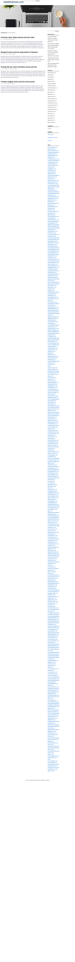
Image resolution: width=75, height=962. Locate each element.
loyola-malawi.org (52, 377)
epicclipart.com (51, 205)
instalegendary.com (52, 190)
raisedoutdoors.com (52, 275)
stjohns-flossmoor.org (53, 520)
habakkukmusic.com (14, 1)
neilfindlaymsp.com (52, 542)
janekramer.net (51, 479)
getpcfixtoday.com (52, 200)
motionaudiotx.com (52, 757)
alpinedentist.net (51, 214)
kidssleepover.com (52, 177)
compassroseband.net (53, 568)
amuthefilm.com (51, 435)
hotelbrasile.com (52, 229)
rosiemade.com (51, 305)
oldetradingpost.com (52, 241)
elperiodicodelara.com (53, 150)
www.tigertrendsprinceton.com (55, 613)
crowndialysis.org (52, 336)
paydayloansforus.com (53, 180)
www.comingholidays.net (54, 399)
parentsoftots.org (52, 588)
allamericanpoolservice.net (54, 339)
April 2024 (50, 120)
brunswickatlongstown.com (54, 476)
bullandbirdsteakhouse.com (54, 645)
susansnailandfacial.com (54, 609)
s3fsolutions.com (52, 257)
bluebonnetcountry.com (53, 203)
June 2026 (50, 77)
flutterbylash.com (52, 731)
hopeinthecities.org (52, 384)
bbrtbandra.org (51, 201)
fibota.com (50, 698)
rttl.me (49, 759)
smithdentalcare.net (52, 765)
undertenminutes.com (53, 165)
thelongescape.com (52, 489)
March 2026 (50, 81)
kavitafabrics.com (52, 527)
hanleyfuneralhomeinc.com (54, 310)
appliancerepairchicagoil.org (54, 186)
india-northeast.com (52, 264)
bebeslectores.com (52, 244)
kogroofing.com (51, 213)
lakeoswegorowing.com (53, 746)
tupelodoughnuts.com (53, 307)
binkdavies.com (51, 428)
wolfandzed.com (52, 665)
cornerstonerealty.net (53, 675)
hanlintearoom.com (52, 733)
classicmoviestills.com (53, 392)
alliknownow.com (52, 410)
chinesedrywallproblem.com (54, 517)
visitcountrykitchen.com (53, 496)
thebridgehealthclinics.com (54, 583)
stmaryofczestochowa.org (54, 466)
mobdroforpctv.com (52, 387)
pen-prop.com (51, 611)
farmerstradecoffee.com (53, 591)
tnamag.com (51, 573)
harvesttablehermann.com (54, 251)
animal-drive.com (52, 571)
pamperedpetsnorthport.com (54, 303)
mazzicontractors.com (53, 686)
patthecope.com (51, 563)
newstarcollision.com (53, 321)
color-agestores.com (53, 374)
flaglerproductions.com (53, 422)
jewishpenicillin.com (52, 341)
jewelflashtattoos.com (53, 198)
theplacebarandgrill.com (53, 547)
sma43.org (50, 650)
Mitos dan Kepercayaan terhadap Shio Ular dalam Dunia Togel (53, 65)
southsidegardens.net (53, 683)
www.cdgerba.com (52, 700)
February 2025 (51, 98)
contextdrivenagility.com (53, 461)
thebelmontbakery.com (53, 182)
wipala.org (50, 376)
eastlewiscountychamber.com (55, 412)
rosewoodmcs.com (52, 672)
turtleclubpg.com (52, 534)
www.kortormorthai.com (53, 627)
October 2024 (51, 107)
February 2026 (51, 83)
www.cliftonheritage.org (53, 649)
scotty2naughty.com (52, 455)
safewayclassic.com (53, 183)
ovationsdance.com (52, 349)
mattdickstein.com (52, 598)
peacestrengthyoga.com (53, 621)
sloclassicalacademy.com (54, 415)
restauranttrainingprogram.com (55, 338)
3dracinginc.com (52, 404)
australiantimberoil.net (53, 246)
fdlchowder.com (51, 642)
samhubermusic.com (53, 769)
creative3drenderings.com (54, 589)
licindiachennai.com (52, 154)
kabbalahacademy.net (53, 318)
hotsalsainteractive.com (53, 159)
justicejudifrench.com (53, 468)
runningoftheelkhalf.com (53, 617)
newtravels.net (51, 178)
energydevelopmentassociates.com (56, 254)
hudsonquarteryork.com (53, 696)
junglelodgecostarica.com (54, 492)
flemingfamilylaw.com (53, 742)
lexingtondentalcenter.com (54, 333)
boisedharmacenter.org (53, 372)
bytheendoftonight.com (53, 382)
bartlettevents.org (52, 233)
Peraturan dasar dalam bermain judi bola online (17, 37)
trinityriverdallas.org (52, 358)
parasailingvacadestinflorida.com (55, 726)
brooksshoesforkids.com (54, 575)
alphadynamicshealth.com (54, 729)
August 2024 (51, 111)
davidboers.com (51, 594)
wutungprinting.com (52, 502)
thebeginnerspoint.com (53, 397)
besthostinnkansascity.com (54, 764)
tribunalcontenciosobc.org (54, 413)
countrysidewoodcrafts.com (54, 185)
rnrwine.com (51, 744)
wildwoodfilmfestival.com (54, 226)
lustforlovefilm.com (52, 436)
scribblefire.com (51, 362)
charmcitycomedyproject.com (55, 458)
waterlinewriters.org (52, 585)
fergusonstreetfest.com (53, 714)
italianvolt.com (51, 290)
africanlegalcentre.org (53, 441)
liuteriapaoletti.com (52, 514)
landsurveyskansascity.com (54, 632)
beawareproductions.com (54, 459)
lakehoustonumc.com (53, 601)
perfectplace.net (51, 359)
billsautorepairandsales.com (54, 710)
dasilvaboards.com (52, 417)
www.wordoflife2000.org (53, 282)
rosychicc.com (51, 379)
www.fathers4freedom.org (54, 614)
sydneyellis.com (51, 334)
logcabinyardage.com (53, 593)
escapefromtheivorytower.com (55, 260)
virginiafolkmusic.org (53, 348)
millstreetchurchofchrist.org (54, 724)
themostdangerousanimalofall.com (56, 407)
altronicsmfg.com (52, 172)
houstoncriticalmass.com (54, 405)
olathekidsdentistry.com (53, 308)
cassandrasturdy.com (53, 389)
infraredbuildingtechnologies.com (56, 249)
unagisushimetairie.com (53, 196)
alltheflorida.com (52, 719)
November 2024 (51, 105)
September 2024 (52, 109)
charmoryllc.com (52, 402)
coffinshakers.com (52, 464)
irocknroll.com (51, 280)
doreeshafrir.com (52, 456)
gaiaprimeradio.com (52, 484)
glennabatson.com (52, 418)
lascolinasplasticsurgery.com (55, 647)
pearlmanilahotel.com (53, 206)
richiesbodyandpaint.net (53, 152)
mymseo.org (51, 752)
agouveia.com (51, 749)
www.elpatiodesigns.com (54, 695)
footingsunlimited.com (53, 636)
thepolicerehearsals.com (53, 409)
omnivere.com (51, 167)
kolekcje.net (50, 353)
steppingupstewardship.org (54, 657)
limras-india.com (52, 149)
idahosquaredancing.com (54, 284)
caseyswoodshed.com (53, 557)
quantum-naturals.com (53, 711)
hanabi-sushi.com (52, 663)
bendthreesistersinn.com (53, 519)
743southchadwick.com (53, 262)
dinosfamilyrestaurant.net (54, 247)
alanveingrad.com (52, 499)
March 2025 (50, 96)
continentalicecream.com (54, 425)
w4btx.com (50, 315)
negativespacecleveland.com (55, 512)
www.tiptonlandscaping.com (54, 655)
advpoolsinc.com (52, 550)
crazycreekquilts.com (53, 427)
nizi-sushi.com (51, 481)
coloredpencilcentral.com (54, 270)
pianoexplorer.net (52, 682)
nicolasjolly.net (51, 438)
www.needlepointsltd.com (54, 644)
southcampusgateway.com (54, 221)
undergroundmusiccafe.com (54, 767)
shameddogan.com (52, 586)
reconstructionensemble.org (54, 525)
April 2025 (50, 94)
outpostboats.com (52, 381)
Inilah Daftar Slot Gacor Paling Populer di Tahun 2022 (53, 59)
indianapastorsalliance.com (54, 553)
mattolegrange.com (52, 491)
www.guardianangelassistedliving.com (57, 703)
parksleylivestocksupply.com (54, 371)
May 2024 (50, 118)
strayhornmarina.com (53, 420)
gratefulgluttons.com (52, 386)
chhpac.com (51, 754)
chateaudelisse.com (52, 223)
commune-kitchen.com (53, 433)
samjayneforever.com (53, 716)
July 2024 (50, 113)
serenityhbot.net (51, 606)
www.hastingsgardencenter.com (55, 680)
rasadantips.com (52, 168)
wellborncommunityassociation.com (56, 224)
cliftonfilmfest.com (52, 272)
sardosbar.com (51, 288)
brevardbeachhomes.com (54, 259)
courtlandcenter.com (52, 540)
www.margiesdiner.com (53, 640)
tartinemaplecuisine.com (53, 478)
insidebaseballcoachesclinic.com (55, 721)
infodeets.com (51, 157)
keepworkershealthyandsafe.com (56, 191)
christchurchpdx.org (52, 430)
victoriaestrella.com (52, 537)
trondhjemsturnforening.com (54, 705)
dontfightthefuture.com (53, 267)
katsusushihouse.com (53, 443)
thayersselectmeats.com (54, 576)
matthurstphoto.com (52, 718)
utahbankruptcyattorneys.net (54, 279)
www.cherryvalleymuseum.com (55, 237)
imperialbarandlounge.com (54, 274)
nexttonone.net (51, 604)
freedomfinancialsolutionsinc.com (56, 622)
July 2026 (50, 75)
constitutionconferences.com (55, 561)
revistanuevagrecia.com (53, 451)
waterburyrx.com (52, 548)
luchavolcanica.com (52, 529)
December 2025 (51, 87)
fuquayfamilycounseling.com (55, 747)
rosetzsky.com (51, 448)
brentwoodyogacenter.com (54, 654)
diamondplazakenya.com (54, 706)
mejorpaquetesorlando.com (54, 311)
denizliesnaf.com (52, 560)
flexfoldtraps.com (52, 624)
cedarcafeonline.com (53, 162)
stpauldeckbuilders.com (53, 634)
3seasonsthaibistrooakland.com (55, 361)
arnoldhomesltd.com (53, 269)
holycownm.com (52, 530)
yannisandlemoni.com (53, 297)
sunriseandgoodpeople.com (54, 515)
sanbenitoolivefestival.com (54, 390)
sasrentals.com (51, 323)
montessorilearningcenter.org (55, 713)
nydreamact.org (51, 195)
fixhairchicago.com (52, 558)
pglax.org (50, 511)
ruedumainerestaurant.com (54, 446)
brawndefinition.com (52, 423)
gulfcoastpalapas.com (53, 581)
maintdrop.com (51, 208)
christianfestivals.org (53, 494)
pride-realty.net (51, 728)
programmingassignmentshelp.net (56, 175)
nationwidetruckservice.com (54, 532)
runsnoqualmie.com (52, 637)
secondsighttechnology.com (54, 325)
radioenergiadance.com (53, 216)
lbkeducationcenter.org (53, 356)
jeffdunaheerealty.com (53, 619)
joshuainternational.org (53, 608)
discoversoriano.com (53, 395)
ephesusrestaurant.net (53, 690)
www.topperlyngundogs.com (54, 616)
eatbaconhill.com (52, 173)
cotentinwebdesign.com (53, 239)
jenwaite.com (51, 736)
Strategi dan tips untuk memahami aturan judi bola (19, 67)
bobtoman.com (51, 209)
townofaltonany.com (52, 509)
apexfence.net (51, 770)
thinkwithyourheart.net (53, 277)
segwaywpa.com (52, 580)
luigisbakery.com (52, 662)
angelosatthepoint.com (53, 552)
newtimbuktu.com (52, 170)
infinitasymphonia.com (53, 440)
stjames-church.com (53, 453)
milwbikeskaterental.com (53, 506)
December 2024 (51, 103)
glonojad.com (51, 450)
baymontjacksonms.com (54, 507)
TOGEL (49, 128)
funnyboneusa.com (52, 522)
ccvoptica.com (51, 659)
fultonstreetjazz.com (52, 231)
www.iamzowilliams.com (54, 678)
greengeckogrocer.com (53, 328)
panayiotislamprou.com (53, 219)
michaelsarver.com (52, 326)
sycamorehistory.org (53, 673)
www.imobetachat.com (53, 596)
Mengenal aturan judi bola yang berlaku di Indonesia (19, 52)
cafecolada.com (51, 394)
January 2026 (51, 85)
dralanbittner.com (52, 295)
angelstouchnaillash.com (54, 316)
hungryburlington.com (53, 474)
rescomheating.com (52, 761)
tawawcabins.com (52, 285)
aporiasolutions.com (52, 578)
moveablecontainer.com (53, 234)
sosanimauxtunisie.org (53, 211)
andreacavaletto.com (53, 369)
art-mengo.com (51, 483)
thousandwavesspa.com (53, 538)
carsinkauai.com (52, 723)
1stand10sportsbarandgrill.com (55, 313)
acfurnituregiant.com (52, 163)
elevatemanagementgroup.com (55, 738)
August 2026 (51, 72)
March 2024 (50, 122)
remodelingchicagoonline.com (55, 652)
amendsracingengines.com (54, 626)
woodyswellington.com (53, 691)
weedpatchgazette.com (53, 298)
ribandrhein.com (51, 351)
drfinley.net (50, 741)
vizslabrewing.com (52, 293)
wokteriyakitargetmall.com (54, 331)
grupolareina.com (52, 236)
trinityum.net (50, 685)
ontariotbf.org (51, 188)
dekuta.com (50, 667)
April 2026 (50, 79)
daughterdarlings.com (53, 155)
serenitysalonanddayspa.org (54, 160)
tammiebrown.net (52, 486)
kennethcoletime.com (53, 473)
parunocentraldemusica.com (54, 701)
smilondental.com (52, 320)
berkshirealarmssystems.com (55, 292)
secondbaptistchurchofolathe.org (56, 751)
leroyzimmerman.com (53, 739)
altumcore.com (51, 570)
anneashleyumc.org (52, 631)
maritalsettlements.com (53, 504)
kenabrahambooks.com (53, 432)
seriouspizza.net (52, 566)
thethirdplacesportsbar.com (54, 688)
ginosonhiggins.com (52, 501)
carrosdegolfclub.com (53, 252)
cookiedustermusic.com (53, 524)
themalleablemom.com (53, 471)
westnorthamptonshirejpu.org (55, 228)
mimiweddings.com (52, 762)
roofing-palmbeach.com (53, 265)
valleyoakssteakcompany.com (55, 555)
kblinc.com (50, 300)
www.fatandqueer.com (53, 629)
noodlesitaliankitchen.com (54, 193)
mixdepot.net (51, 670)
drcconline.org (51, 545)
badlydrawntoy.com (52, 599)
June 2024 (50, 115)
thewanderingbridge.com (53, 469)
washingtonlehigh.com (53, 660)
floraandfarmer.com (52, 256)
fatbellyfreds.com (52, 693)
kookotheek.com (52, 218)
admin (13, 39)
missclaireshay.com (52, 147)
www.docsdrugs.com (53, 639)
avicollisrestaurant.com (53, 543)
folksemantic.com (52, 287)
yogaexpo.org (51, 364)
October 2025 (51, 90)
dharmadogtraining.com (53, 756)
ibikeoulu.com (51, 463)
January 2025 (51, 100)
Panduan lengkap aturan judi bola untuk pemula (18, 82)
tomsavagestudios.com (53, 343)
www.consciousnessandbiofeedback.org (57, 677)
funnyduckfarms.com (53, 734)
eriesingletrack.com (52, 302)
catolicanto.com (51, 354)
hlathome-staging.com (53, 330)
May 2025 (50, 92)
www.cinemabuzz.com (53, 668)
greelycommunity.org (53, 445)
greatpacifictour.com (52, 535)
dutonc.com (50, 487)
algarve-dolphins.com (53, 497)
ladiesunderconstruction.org (54, 242)
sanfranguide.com (52, 400)
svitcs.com (50, 565)
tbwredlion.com (51, 708)
